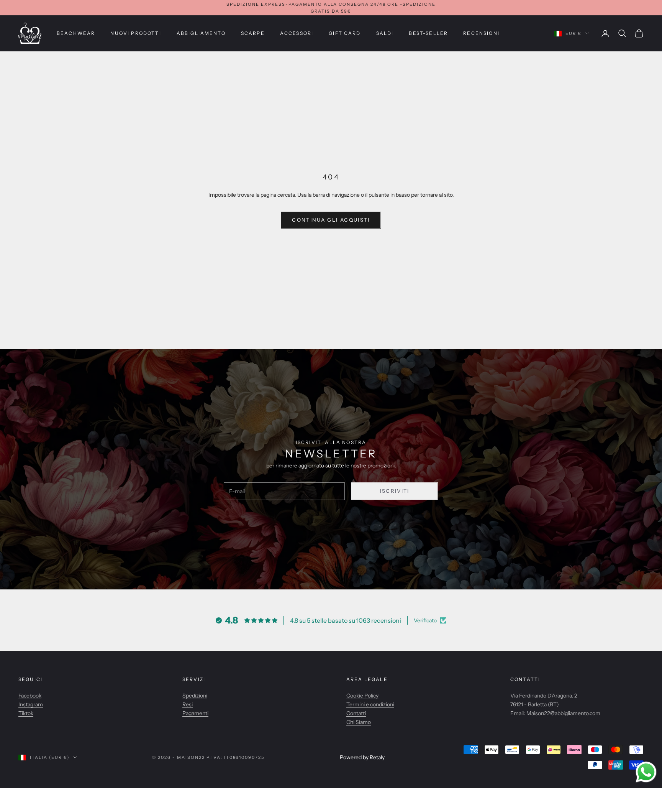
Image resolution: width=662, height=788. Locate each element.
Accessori (296, 33)
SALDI (385, 33)
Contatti (356, 713)
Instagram (30, 704)
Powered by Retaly (362, 757)
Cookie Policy (362, 695)
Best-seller (428, 33)
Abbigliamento (201, 33)
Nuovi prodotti (135, 33)
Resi (187, 704)
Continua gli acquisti (331, 220)
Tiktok (25, 713)
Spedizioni (194, 695)
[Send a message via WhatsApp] (646, 772)
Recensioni (481, 33)
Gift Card (344, 33)
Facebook (29, 695)
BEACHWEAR (76, 33)
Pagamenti (195, 713)
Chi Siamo (358, 722)
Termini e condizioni (370, 704)
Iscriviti (395, 491)
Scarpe (253, 33)
